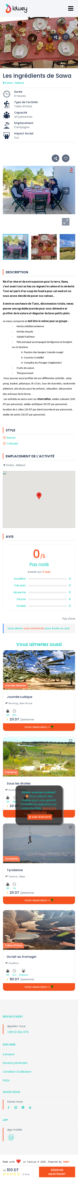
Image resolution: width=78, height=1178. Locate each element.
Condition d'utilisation (17, 1072)
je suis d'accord (40, 817)
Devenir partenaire (15, 1063)
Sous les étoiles (19, 783)
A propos (8, 1054)
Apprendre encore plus (43, 810)
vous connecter (34, 628)
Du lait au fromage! (21, 957)
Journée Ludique (19, 697)
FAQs (6, 1080)
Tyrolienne (15, 870)
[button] (65, 222)
